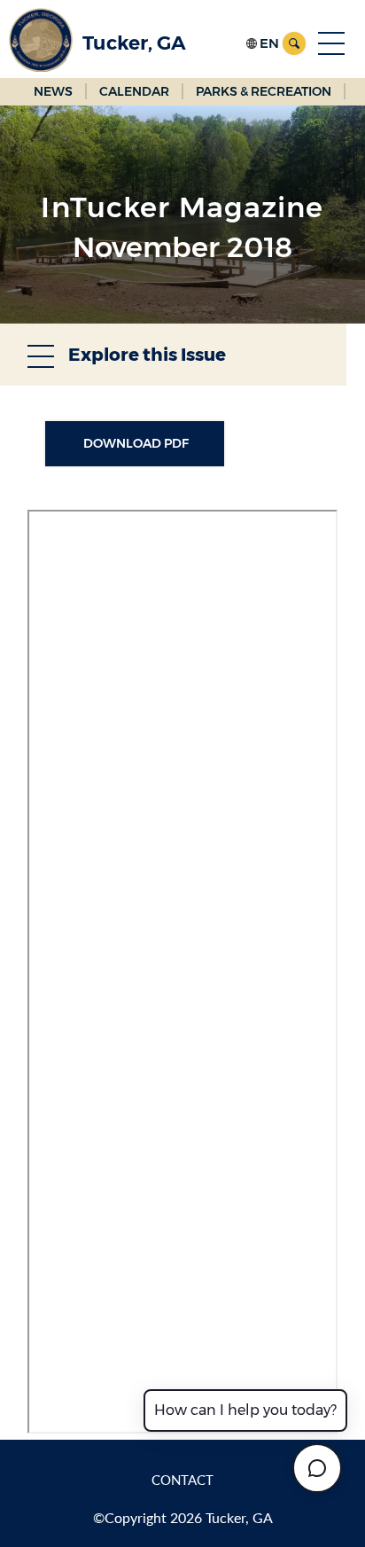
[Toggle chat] (317, 1468)
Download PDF (135, 443)
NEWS (53, 91)
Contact (182, 1480)
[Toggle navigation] (331, 43)
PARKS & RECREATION (263, 91)
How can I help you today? (245, 1410)
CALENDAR (134, 91)
